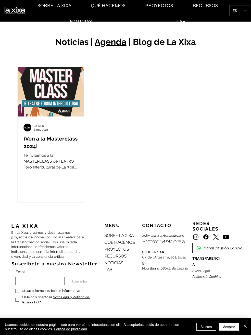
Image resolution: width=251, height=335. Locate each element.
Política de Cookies (206, 277)
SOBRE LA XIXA (119, 235)
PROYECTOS (116, 249)
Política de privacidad (70, 328)
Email (21, 272)
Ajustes (206, 326)
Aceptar (229, 326)
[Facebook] (205, 236)
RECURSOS (115, 256)
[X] (216, 236)
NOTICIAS (113, 262)
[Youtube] (226, 236)
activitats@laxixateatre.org (163, 235)
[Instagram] (195, 236)
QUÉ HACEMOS (119, 242)
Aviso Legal (201, 271)
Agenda (110, 42)
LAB (108, 269)
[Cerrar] (245, 326)
